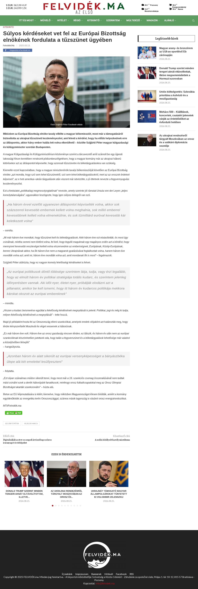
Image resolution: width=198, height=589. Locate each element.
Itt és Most (26, 20)
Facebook (121, 573)
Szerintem (113, 20)
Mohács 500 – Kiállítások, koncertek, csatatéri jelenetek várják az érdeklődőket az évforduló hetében (176, 117)
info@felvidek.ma (105, 583)
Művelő (45, 20)
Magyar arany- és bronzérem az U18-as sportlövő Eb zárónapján (176, 51)
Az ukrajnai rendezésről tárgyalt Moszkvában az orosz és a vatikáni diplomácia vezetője (176, 140)
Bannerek (96, 573)
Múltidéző (133, 20)
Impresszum (81, 573)
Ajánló (169, 20)
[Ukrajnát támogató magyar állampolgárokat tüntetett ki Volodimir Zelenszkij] (108, 474)
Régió (77, 20)
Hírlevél (108, 573)
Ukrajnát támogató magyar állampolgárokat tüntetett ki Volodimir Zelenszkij (108, 494)
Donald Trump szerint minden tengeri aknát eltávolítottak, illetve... (24, 494)
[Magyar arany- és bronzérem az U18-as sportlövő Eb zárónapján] (147, 53)
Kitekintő (93, 20)
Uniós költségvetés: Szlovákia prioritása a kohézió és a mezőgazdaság (177, 95)
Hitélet (62, 20)
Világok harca (31, 423)
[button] (8, 485)
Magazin (152, 20)
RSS (132, 573)
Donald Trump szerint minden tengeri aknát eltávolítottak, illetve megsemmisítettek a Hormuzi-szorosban (176, 73)
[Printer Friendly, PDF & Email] (13, 413)
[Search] (193, 20)
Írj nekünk (67, 573)
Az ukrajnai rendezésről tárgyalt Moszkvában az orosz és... (66, 494)
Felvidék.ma (8, 45)
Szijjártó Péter (12, 423)
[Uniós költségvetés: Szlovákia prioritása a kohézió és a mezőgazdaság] (147, 96)
